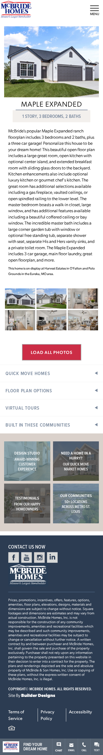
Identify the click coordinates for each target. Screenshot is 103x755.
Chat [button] (58, 750)
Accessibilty (80, 711)
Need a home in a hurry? (76, 461)
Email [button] (71, 750)
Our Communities (76, 503)
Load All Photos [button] (52, 352)
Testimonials (27, 503)
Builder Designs (38, 695)
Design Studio (27, 461)
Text (97, 750)
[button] (90, 61)
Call (84, 750)
